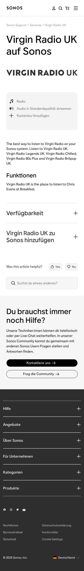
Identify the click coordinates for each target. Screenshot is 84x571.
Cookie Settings (52, 539)
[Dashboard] (14, 8)
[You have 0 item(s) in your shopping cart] (67, 8)
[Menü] (76, 8)
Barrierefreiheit (13, 532)
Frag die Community (38, 374)
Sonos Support (16, 25)
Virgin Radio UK (55, 25)
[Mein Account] (53, 8)
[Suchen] (60, 8)
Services (35, 25)
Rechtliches (10, 525)
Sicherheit (9, 539)
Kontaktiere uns (38, 363)
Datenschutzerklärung (56, 525)
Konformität (50, 532)
